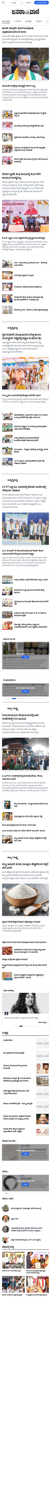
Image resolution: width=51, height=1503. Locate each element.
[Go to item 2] (8, 709)
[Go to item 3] (10, 709)
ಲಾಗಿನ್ (28, 2)
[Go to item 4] (12, 709)
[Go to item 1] (6, 709)
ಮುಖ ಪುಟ (6, 21)
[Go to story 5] (7, 1205)
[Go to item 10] (28, 709)
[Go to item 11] (30, 709)
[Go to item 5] (16, 709)
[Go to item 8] (23, 709)
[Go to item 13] (34, 709)
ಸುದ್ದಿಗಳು (39, 21)
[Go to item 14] (36, 709)
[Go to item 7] (21, 709)
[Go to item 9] (26, 709)
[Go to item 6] (19, 709)
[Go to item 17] (42, 709)
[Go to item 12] (32, 709)
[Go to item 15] (38, 709)
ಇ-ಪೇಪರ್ (17, 21)
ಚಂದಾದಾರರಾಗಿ (41, 2)
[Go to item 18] (44, 709)
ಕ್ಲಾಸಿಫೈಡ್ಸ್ (28, 21)
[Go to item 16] (40, 709)
